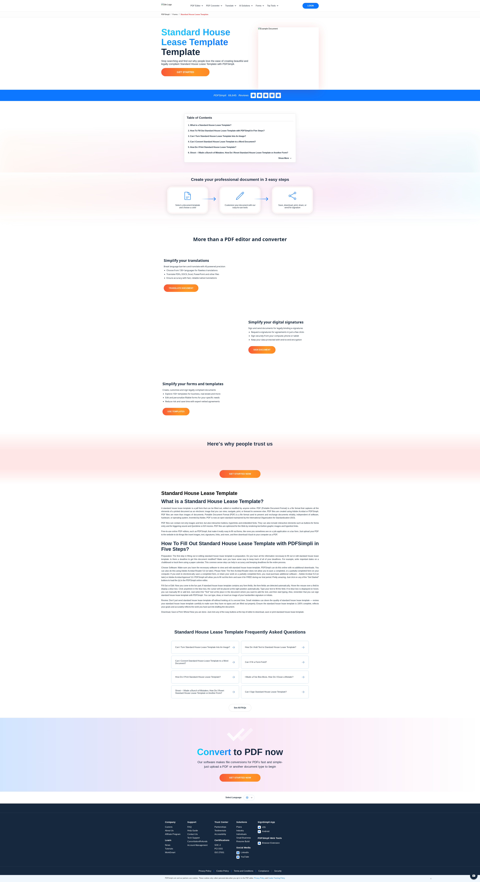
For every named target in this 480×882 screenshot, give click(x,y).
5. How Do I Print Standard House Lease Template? (212, 147)
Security (278, 871)
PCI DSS (218, 849)
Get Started (185, 72)
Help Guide (192, 831)
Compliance (263, 871)
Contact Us (192, 834)
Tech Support (193, 838)
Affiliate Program (172, 834)
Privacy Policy (205, 871)
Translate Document (181, 288)
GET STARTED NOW (240, 474)
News (167, 845)
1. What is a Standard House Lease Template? (209, 125)
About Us (169, 831)
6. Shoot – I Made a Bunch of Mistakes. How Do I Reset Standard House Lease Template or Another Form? (238, 153)
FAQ (189, 827)
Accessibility (220, 834)
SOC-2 (217, 845)
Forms (175, 14)
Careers (168, 827)
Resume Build (243, 841)
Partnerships (220, 827)
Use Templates (176, 411)
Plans (239, 827)
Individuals (241, 834)
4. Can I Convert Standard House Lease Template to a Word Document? (222, 142)
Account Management (197, 845)
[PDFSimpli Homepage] (174, 5)
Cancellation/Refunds (197, 841)
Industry (240, 831)
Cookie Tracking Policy (276, 878)
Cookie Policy (222, 871)
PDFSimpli (165, 14)
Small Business (243, 838)
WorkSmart (170, 852)
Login (311, 6)
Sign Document (261, 350)
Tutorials (169, 849)
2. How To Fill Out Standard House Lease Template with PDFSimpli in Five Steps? (226, 131)
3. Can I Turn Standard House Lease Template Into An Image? (217, 136)
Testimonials (220, 831)
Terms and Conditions (243, 871)
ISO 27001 (219, 852)
